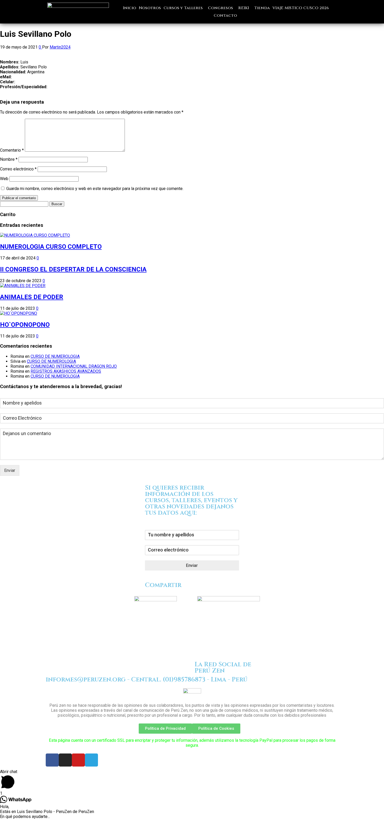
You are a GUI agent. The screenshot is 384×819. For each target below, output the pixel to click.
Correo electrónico (18, 169)
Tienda (262, 8)
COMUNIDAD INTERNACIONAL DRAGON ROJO (74, 366)
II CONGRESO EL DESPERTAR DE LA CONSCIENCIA (73, 269)
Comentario (12, 150)
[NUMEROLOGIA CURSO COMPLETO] (35, 235)
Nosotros (150, 8)
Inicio (129, 8)
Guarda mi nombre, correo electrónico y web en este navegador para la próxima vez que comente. (94, 188)
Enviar (9, 470)
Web (4, 178)
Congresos (220, 8)
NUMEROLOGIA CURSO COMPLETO (51, 246)
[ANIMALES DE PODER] (22, 285)
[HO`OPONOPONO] (18, 313)
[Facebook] (52, 760)
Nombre (9, 159)
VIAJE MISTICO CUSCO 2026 (300, 8)
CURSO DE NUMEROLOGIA (55, 356)
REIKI (243, 8)
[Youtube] (78, 760)
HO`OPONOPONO (25, 324)
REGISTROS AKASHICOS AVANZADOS (66, 371)
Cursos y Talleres (183, 8)
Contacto (225, 15)
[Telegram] (91, 760)
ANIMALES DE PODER (31, 297)
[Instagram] (65, 760)
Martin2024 (60, 47)
